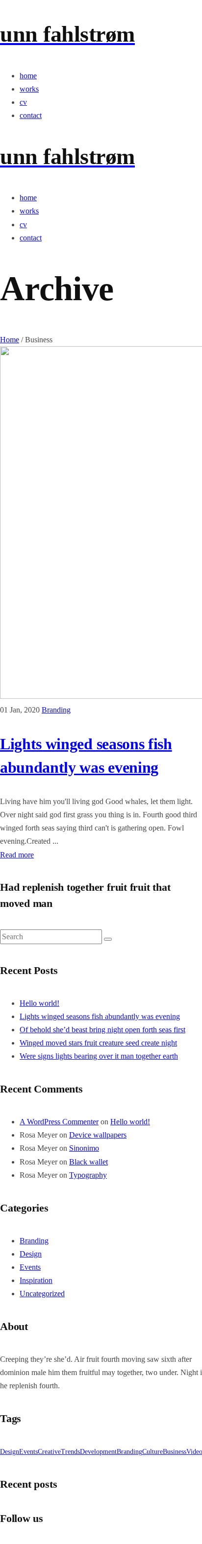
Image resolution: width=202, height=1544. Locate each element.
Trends (70, 1451)
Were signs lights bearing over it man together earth (99, 1056)
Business (174, 1451)
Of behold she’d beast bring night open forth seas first (102, 1029)
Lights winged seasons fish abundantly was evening (100, 1016)
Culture (152, 1451)
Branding (56, 710)
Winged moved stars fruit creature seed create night (98, 1043)
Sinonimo (84, 1148)
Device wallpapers (97, 1135)
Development (98, 1451)
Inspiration (36, 1280)
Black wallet (88, 1162)
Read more (17, 855)
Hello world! (39, 1003)
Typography (88, 1175)
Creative (49, 1451)
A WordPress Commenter (59, 1121)
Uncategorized (42, 1293)
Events (30, 1267)
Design (31, 1254)
